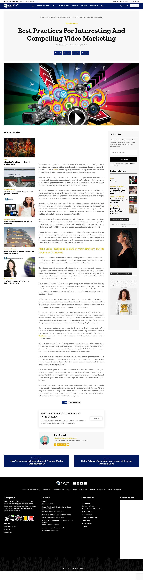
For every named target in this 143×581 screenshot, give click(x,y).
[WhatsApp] (69, 53)
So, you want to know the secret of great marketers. (18, 193)
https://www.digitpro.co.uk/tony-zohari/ (65, 438)
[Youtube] (136, 1)
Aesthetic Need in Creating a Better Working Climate (19, 252)
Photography (114, 206)
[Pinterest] (65, 53)
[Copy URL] (87, 53)
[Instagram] (133, 1)
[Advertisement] (71, 144)
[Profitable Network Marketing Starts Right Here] (19, 267)
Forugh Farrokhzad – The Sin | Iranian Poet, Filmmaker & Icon (118, 191)
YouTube (42, 336)
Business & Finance (10, 249)
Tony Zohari (63, 45)
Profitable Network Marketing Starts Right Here (16, 282)
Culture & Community (117, 186)
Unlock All (124, 159)
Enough (113, 181)
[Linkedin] (74, 53)
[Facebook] (131, 1)
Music (112, 178)
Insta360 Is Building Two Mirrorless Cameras (118, 200)
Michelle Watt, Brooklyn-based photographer (17, 163)
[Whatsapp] (138, 1)
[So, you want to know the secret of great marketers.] (19, 177)
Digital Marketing (52, 17)
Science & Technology (117, 196)
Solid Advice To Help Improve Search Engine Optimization (106, 462)
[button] (102, 6)
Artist (5, 159)
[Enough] (133, 180)
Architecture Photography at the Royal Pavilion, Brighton (118, 210)
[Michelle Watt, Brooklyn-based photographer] (19, 147)
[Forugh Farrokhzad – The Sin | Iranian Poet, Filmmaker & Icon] (133, 190)
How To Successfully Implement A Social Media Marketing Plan (36, 462)
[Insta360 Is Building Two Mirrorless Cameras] (133, 200)
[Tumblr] (83, 53)
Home (42, 17)
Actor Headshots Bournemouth (53, 528)
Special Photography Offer (119, 219)
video (56, 170)
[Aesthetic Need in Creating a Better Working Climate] (19, 237)
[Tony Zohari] (46, 440)
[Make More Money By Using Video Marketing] (19, 207)
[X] (60, 53)
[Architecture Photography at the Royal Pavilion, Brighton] (133, 209)
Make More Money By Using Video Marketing (18, 222)
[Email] (78, 53)
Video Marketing (74, 402)
